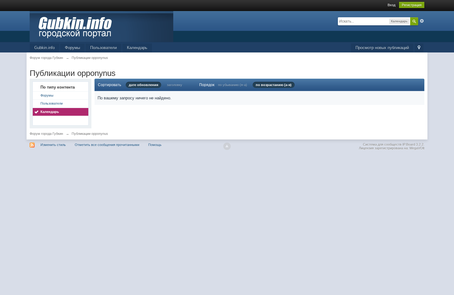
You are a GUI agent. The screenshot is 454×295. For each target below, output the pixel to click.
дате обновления (143, 85)
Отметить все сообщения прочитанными (107, 145)
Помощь (155, 145)
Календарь (137, 47)
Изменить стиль (53, 145)
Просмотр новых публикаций (382, 47)
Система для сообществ (382, 144)
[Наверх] (227, 146)
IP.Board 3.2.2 (412, 144)
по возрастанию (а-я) (274, 85)
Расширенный (421, 21)
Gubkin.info (44, 47)
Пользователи (103, 47)
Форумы (72, 47)
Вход (391, 5)
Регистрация (412, 5)
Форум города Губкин (46, 133)
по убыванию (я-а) (232, 85)
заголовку (174, 85)
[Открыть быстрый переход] (418, 48)
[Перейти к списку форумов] (101, 26)
